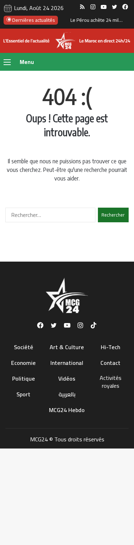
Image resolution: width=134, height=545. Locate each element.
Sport (23, 394)
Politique (23, 378)
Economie (23, 362)
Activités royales (110, 381)
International (66, 362)
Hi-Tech (110, 347)
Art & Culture (67, 347)
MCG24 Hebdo (67, 410)
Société (23, 347)
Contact (110, 362)
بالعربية (67, 394)
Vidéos (66, 378)
